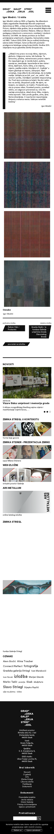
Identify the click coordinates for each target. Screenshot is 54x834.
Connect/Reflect (12, 666)
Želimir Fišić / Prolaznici (13, 328)
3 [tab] (50, 412)
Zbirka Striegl (27, 779)
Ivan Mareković (38, 670)
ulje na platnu (9, 691)
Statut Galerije (27, 802)
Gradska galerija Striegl (16, 670)
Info (27, 777)
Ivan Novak (8, 677)
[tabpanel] (27, 389)
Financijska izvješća (27, 797)
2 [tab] (47, 412)
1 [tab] (44, 412)
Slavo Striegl (13, 687)
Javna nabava (27, 799)
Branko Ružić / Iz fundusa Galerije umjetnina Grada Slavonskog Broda (39, 332)
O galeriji (27, 774)
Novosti (27, 772)
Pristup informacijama (27, 804)
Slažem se (17, 830)
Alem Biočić (9, 661)
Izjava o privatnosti (27, 807)
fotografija (31, 666)
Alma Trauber (25, 661)
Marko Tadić (10, 681)
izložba (21, 676)
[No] (51, 827)
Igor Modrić (8, 314)
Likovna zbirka (27, 781)
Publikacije (27, 784)
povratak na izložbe (16, 344)
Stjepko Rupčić (31, 687)
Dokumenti (27, 786)
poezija (22, 682)
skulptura (38, 681)
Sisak (29, 681)
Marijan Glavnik (36, 677)
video (19, 691)
